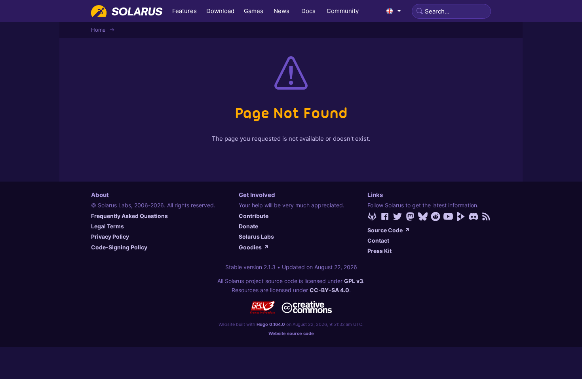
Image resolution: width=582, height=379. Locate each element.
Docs (308, 11)
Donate (248, 226)
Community (343, 11)
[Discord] (473, 216)
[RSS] (486, 216)
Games (253, 11)
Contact (378, 240)
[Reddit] (435, 216)
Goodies (254, 247)
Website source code (291, 333)
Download (220, 11)
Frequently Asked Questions (129, 215)
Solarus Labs (256, 236)
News (281, 11)
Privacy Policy (110, 236)
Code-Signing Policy (119, 247)
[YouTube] (448, 216)
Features (184, 11)
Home (98, 30)
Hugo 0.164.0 (271, 324)
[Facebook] (385, 216)
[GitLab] (372, 216)
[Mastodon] (410, 216)
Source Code (388, 230)
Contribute (253, 215)
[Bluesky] (423, 216)
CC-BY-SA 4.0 (329, 290)
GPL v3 (353, 281)
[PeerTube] (461, 216)
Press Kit (379, 250)
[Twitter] (397, 216)
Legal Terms (107, 226)
